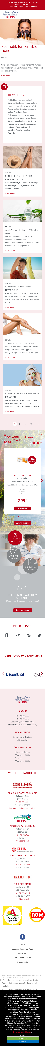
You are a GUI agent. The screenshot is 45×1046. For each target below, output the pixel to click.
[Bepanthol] (15, 674)
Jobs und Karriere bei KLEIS (22, 949)
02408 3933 (25, 5)
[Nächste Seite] (38, 424)
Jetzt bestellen (22, 508)
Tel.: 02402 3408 (22, 835)
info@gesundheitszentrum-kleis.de (22, 808)
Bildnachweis (22, 962)
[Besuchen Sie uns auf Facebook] (22, 937)
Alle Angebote (22, 523)
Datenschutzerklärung (22, 958)
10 (31, 424)
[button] (18, 516)
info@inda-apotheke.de (25, 722)
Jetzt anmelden (22, 610)
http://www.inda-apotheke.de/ (25, 725)
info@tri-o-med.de (22, 899)
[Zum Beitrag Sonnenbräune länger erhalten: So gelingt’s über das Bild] (22, 157)
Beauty (4, 58)
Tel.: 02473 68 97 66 (22, 864)
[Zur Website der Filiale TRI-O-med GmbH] (22, 877)
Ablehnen (23, 1035)
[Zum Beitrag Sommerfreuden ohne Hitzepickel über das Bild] (22, 268)
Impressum (22, 953)
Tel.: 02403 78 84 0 (22, 893)
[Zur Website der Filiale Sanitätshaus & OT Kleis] (22, 849)
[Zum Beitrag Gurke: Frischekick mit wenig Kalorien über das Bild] (22, 375)
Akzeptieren (23, 1038)
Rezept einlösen (31, 7)
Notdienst (13, 7)
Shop (21, 7)
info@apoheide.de (22, 841)
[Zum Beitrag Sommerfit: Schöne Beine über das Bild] (22, 324)
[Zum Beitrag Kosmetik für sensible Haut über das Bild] (22, 32)
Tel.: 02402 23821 (22, 802)
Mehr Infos (23, 1041)
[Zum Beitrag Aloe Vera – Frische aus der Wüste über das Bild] (22, 211)
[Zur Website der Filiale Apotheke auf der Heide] (22, 818)
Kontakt (23, 944)
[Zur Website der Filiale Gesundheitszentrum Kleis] (22, 785)
